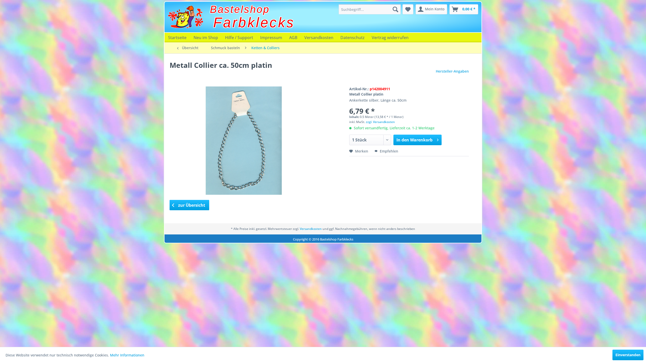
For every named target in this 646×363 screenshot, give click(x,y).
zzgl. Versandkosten (380, 122)
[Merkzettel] (407, 9)
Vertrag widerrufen (390, 37)
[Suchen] (395, 9)
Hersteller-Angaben (452, 71)
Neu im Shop (206, 37)
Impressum (271, 37)
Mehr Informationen (127, 355)
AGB (293, 37)
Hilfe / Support (239, 37)
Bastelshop (240, 9)
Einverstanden (627, 354)
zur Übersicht (191, 205)
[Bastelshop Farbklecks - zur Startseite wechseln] (185, 16)
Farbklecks (254, 22)
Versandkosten (318, 37)
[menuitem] (370, 9)
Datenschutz (352, 37)
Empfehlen (388, 151)
